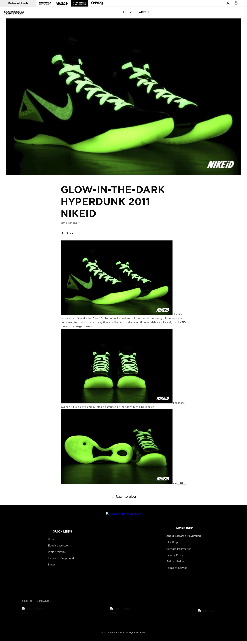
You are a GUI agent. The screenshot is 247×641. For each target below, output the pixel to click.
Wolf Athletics (57, 552)
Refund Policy (175, 561)
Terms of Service (176, 568)
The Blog (172, 542)
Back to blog (126, 496)
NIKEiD (181, 322)
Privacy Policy (175, 555)
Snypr (51, 565)
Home (52, 539)
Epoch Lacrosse (58, 545)
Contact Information (178, 549)
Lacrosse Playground (61, 558)
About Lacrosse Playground (183, 536)
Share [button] (69, 233)
